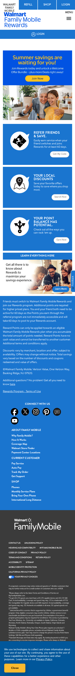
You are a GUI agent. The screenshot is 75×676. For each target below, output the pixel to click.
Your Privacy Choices (26, 577)
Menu (69, 18)
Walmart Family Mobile (9, 7)
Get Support (18, 476)
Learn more (61, 289)
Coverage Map (19, 444)
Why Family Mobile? (22, 436)
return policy (43, 558)
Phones (15, 487)
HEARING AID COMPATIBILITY (22, 548)
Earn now (61, 240)
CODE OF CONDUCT (18, 553)
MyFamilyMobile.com (17, 596)
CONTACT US (14, 543)
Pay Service (18, 464)
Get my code (59, 154)
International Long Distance (26, 500)
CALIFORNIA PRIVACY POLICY (22, 572)
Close (15, 667)
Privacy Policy (44, 659)
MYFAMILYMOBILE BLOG (51, 548)
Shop (47, 4)
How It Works (19, 440)
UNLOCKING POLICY (33, 543)
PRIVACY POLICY (38, 553)
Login (40, 34)
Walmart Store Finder (23, 448)
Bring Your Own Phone (24, 496)
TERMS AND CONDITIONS (20, 558)
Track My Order (20, 472)
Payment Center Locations (26, 453)
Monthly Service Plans (23, 492)
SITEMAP (30, 562)
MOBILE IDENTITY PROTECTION (23, 567)
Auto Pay (16, 468)
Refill (28, 4)
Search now (60, 197)
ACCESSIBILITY (15, 562)
